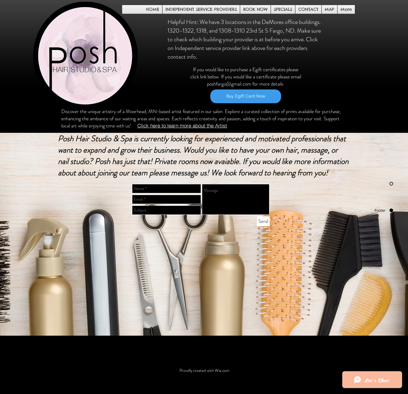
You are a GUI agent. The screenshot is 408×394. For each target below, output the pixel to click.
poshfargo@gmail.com (229, 83)
